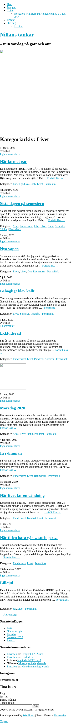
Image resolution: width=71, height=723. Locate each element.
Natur (51, 226)
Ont (30, 271)
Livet (40, 183)
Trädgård (35, 313)
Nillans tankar (17, 34)
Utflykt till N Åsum (32, 654)
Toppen (4, 721)
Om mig (11, 23)
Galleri (10, 10)
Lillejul (6, 583)
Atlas (15, 226)
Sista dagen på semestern (22, 203)
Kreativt (18, 26)
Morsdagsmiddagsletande (32, 663)
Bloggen (11, 7)
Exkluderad (10, 333)
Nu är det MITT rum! (29, 660)
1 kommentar (7, 325)
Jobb (33, 183)
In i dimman (11, 453)
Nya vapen (9, 249)
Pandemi (39, 359)
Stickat (3, 229)
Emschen (12, 654)
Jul (14, 608)
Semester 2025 (15, 637)
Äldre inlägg (8, 614)
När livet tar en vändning (22, 495)
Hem (9, 4)
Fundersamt (26, 226)
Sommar (24, 313)
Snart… (11, 640)
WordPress (29, 715)
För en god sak (21, 183)
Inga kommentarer (10, 154)
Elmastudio (60, 715)
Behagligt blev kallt (17, 291)
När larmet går (13, 161)
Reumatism (39, 271)
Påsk (9, 627)
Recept (10, 19)
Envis (16, 271)
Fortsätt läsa (55, 178)
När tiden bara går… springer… (29, 537)
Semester (60, 226)
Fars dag (11, 634)
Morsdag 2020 (12, 408)
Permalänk (50, 183)
